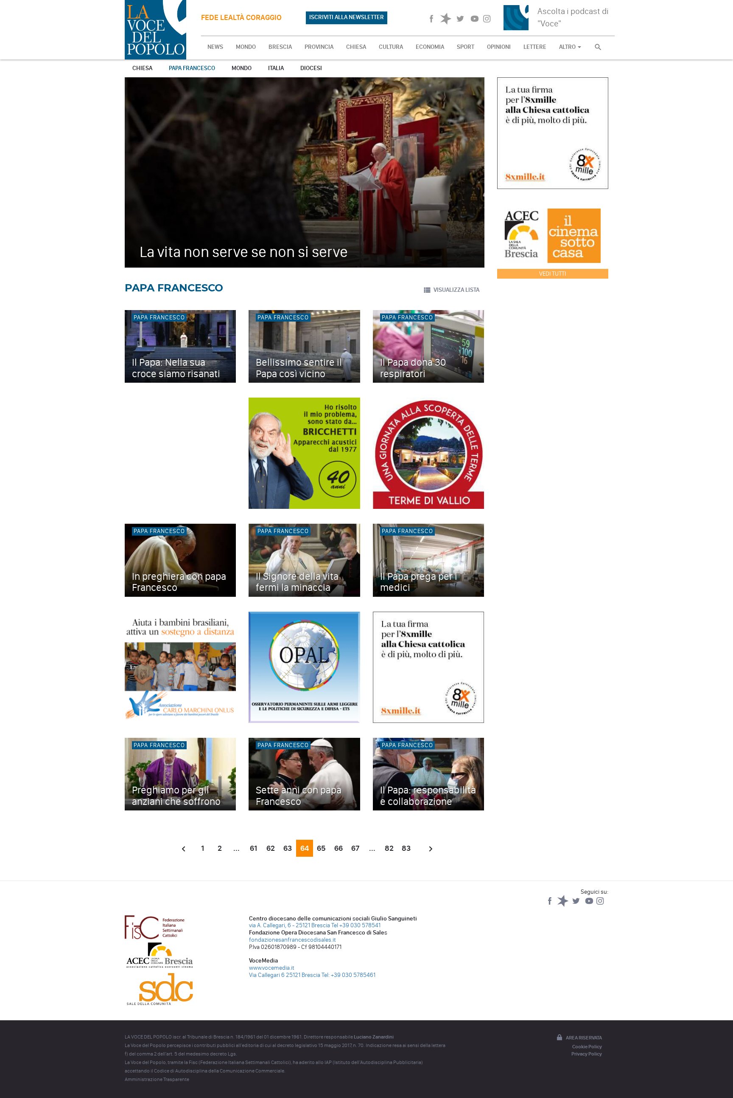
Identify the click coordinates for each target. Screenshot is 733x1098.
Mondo (242, 68)
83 (406, 848)
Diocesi (311, 68)
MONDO (246, 47)
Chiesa (142, 68)
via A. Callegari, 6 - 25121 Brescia (289, 925)
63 (287, 848)
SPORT (465, 47)
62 (270, 848)
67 (355, 848)
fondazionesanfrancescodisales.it (292, 939)
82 (389, 848)
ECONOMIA (430, 47)
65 (321, 848)
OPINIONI (499, 47)
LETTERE (534, 47)
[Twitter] (576, 905)
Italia (276, 68)
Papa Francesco (192, 68)
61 (253, 848)
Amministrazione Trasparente (157, 1079)
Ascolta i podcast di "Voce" (573, 17)
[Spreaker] (563, 905)
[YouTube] (589, 905)
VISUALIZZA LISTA (456, 290)
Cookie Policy (587, 1047)
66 (338, 848)
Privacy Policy (586, 1054)
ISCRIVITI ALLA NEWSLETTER (346, 17)
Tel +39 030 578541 (355, 925)
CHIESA (356, 47)
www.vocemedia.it (271, 967)
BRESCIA (280, 47)
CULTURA (391, 47)
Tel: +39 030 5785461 (348, 975)
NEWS (215, 47)
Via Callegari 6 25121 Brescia (284, 975)
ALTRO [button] (568, 47)
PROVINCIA (319, 47)
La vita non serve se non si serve (244, 252)
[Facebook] (550, 905)
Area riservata (584, 1038)
